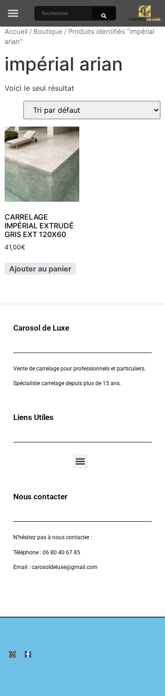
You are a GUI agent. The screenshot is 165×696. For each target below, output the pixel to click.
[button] (13, 13)
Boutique (47, 32)
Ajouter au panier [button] (40, 268)
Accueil (16, 32)
